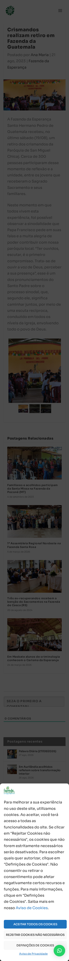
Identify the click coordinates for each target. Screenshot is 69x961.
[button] (59, 950)
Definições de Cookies (35, 945)
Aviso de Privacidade (33, 953)
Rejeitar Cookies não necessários (35, 935)
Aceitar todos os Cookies (35, 924)
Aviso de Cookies (32, 908)
